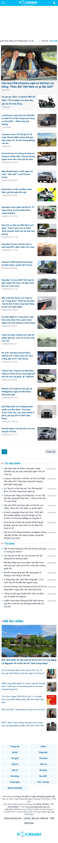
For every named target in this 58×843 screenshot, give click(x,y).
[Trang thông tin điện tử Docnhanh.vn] (28, 3)
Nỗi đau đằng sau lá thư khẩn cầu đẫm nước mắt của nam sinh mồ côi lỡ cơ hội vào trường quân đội (30, 565)
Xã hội (15, 752)
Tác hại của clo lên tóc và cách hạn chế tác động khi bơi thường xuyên (30, 557)
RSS (52, 818)
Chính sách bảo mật (13, 818)
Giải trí (15, 770)
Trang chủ (14, 746)
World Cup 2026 (15, 788)
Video (43, 746)
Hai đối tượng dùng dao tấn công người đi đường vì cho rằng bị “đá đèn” (30, 574)
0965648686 (13, 807)
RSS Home (29, 823)
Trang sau (50, 451)
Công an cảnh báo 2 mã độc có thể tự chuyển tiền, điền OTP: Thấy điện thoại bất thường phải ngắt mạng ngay (30, 481)
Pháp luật (43, 752)
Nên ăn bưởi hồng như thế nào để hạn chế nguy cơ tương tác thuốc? (30, 550)
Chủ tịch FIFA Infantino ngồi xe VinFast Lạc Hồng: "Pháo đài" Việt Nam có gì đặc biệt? (30, 506)
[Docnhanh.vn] (29, 835)
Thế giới (14, 758)
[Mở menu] (3, 3)
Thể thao (43, 758)
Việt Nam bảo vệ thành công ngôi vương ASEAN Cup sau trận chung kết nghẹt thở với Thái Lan (30, 471)
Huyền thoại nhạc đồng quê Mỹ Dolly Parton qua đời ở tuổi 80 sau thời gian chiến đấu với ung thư (30, 603)
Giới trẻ (43, 764)
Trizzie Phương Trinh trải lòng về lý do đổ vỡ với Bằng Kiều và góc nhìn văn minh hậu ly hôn (30, 588)
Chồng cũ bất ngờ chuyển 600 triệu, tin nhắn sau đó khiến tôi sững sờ (30, 595)
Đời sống (15, 776)
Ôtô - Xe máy (43, 782)
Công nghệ (15, 782)
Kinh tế (15, 764)
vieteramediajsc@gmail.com (37, 807)
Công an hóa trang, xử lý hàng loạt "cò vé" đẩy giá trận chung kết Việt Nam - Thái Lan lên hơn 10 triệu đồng (30, 498)
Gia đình (43, 770)
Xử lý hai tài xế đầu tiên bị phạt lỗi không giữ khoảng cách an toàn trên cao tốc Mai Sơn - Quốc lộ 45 (30, 525)
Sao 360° (43, 776)
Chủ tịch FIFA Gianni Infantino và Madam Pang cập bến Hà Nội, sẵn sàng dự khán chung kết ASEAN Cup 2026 (30, 535)
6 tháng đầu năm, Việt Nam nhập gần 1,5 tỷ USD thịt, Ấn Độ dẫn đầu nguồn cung (30, 581)
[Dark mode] (55, 3)
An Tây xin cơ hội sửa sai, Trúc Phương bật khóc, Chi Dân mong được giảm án (30, 490)
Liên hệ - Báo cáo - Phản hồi (36, 818)
